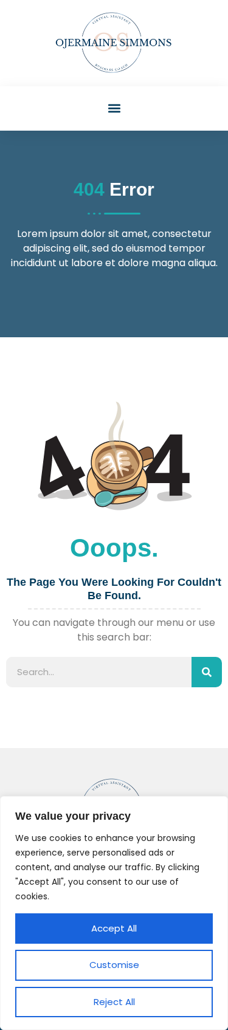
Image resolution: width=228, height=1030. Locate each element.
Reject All (114, 1001)
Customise (114, 964)
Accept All (114, 928)
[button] (114, 108)
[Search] (207, 672)
